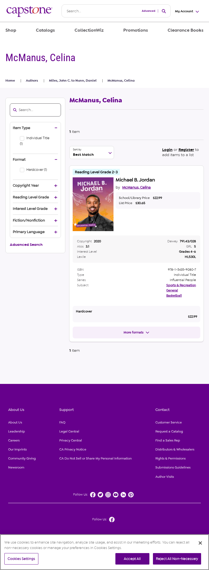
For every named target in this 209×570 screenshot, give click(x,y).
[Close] (200, 543)
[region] (104, 552)
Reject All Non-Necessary (177, 559)
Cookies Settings (21, 559)
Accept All (132, 559)
